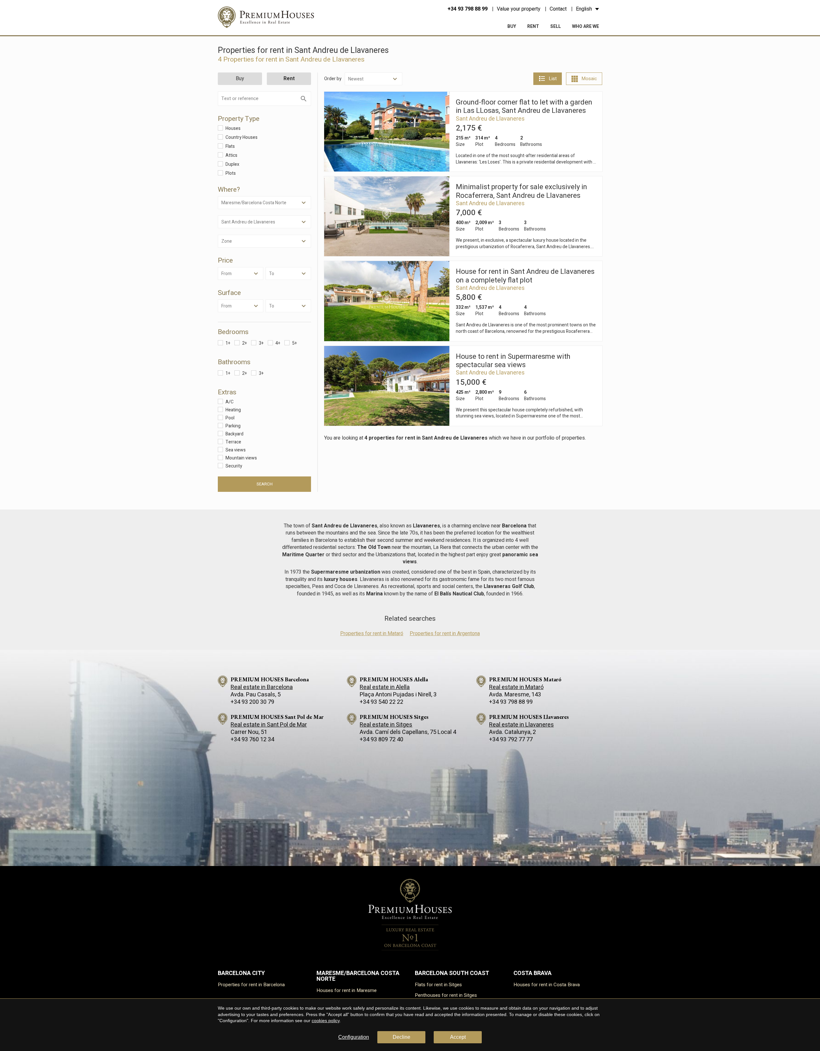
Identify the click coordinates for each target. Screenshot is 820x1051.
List (553, 78)
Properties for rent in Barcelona (251, 984)
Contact (558, 9)
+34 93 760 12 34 (252, 739)
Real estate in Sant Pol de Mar (269, 724)
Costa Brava (532, 973)
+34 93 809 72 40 (381, 739)
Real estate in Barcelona (262, 687)
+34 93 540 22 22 (381, 702)
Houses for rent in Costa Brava (546, 984)
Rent (533, 26)
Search (265, 484)
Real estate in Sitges (386, 724)
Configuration (353, 1037)
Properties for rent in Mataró (371, 633)
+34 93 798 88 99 (467, 9)
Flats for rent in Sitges (438, 984)
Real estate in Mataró (516, 687)
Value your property (518, 9)
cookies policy (326, 1020)
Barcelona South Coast (452, 973)
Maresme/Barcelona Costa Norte (357, 976)
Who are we (585, 26)
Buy (511, 26)
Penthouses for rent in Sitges (446, 995)
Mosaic (589, 78)
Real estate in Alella (385, 687)
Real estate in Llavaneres (521, 724)
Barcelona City (241, 973)
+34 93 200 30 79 (252, 702)
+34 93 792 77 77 (511, 739)
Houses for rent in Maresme (346, 990)
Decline (401, 1037)
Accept (458, 1037)
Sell (555, 26)
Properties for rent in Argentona (445, 633)
